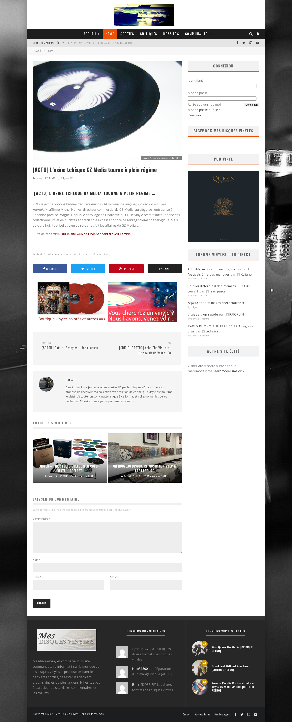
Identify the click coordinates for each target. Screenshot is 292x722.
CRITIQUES (148, 33)
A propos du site (202, 714)
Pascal (39, 178)
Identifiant (195, 80)
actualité (39, 253)
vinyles (110, 253)
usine (98, 253)
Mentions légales (223, 714)
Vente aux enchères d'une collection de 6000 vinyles (102, 42)
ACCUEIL (90, 33)
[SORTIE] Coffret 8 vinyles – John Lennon (70, 345)
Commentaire (41, 518)
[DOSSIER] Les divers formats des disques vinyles (152, 654)
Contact (186, 714)
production (70, 253)
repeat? (194, 303)
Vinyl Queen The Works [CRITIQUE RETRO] (232, 649)
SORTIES (127, 33)
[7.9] (200, 656)
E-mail (37, 577)
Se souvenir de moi (206, 104)
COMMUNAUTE (196, 33)
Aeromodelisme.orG (229, 371)
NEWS (110, 33)
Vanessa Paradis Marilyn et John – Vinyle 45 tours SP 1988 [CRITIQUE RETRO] (233, 686)
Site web (115, 577)
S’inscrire (194, 115)
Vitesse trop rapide (203, 314)
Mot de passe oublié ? (204, 110)
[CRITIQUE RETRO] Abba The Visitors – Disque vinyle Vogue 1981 (145, 348)
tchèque (86, 253)
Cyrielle (137, 649)
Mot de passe (198, 93)
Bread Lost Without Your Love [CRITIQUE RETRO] (230, 668)
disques (54, 253)
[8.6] (200, 693)
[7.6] (200, 674)
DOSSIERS (171, 33)
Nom (36, 559)
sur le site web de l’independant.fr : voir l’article (96, 234)
